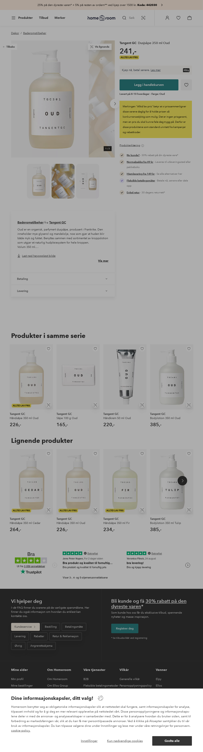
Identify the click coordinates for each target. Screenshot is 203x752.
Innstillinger (89, 741)
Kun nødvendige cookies (125, 741)
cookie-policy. (20, 730)
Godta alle (172, 741)
